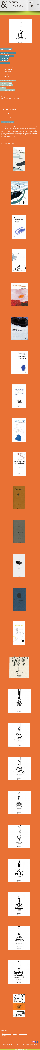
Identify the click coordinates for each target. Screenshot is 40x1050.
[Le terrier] (19, 881)
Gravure (4, 1035)
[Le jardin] (19, 542)
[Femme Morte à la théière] (19, 305)
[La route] (19, 949)
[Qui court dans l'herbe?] (19, 711)
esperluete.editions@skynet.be (30, 1044)
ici (11, 100)
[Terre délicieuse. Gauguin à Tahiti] (19, 678)
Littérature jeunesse (6, 1034)
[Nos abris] (19, 271)
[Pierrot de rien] (19, 441)
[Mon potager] (19, 813)
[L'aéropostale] (19, 982)
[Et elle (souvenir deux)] (19, 576)
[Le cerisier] (19, 915)
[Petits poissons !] (19, 779)
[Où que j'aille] (19, 644)
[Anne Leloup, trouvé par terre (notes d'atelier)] (19, 339)
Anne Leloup (5, 113)
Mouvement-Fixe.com (22, 1049)
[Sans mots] (19, 508)
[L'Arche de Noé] (19, 1016)
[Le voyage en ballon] (19, 847)
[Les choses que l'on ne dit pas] (19, 474)
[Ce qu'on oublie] (19, 610)
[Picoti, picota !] (19, 745)
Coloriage (15, 1034)
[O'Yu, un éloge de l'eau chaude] (19, 237)
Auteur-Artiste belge (23, 1034)
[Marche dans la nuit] (19, 203)
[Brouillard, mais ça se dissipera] (19, 170)
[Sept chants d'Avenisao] (19, 373)
